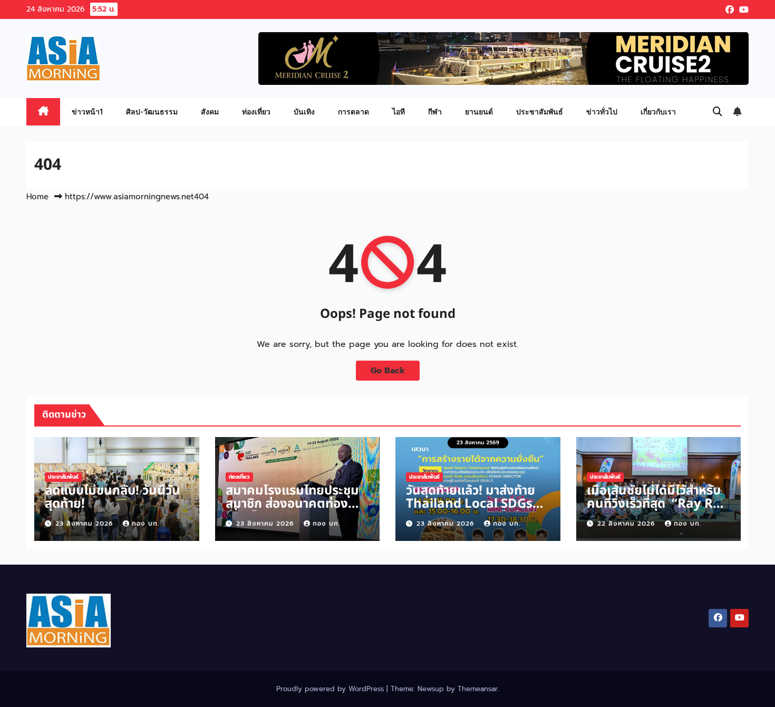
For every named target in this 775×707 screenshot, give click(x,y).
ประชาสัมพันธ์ (539, 111)
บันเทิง (304, 111)
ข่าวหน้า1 (87, 111)
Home (37, 196)
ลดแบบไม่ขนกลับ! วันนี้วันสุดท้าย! (112, 497)
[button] (717, 111)
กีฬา (435, 111)
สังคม (210, 111)
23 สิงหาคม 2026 (85, 523)
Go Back (388, 370)
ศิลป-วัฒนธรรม (152, 111)
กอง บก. (145, 523)
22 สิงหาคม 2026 (627, 523)
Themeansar (478, 689)
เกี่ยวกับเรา (658, 111)
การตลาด (353, 111)
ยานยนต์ (479, 111)
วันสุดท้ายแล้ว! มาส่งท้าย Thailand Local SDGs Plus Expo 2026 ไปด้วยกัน (471, 510)
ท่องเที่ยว (256, 111)
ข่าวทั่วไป (601, 111)
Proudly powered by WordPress (331, 689)
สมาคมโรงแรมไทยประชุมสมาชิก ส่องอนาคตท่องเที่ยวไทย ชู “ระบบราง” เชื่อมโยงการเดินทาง (292, 510)
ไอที (398, 111)
